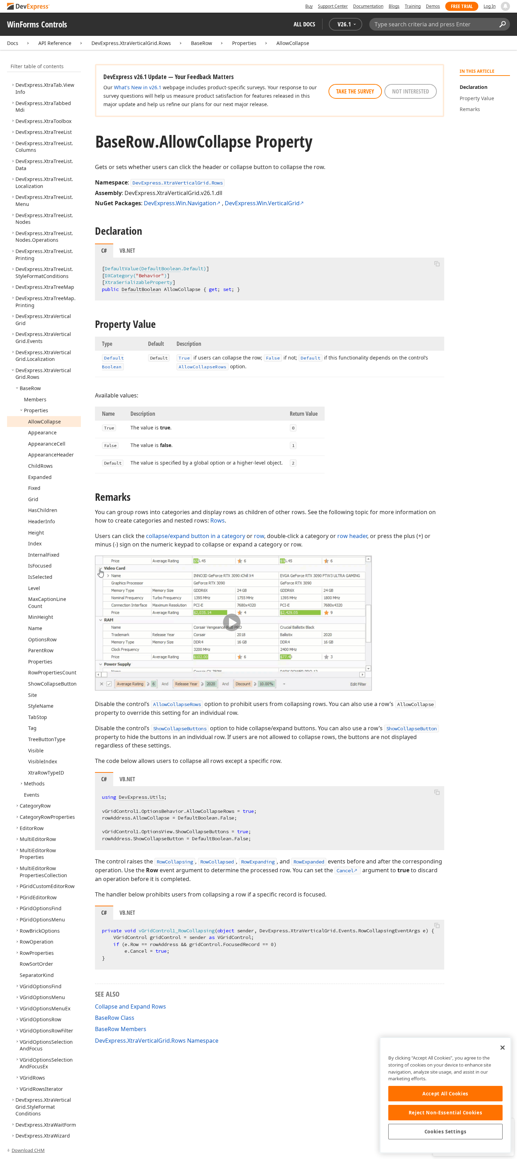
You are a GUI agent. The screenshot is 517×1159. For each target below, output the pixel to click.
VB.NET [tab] (127, 250)
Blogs (394, 6)
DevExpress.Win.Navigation (180, 203)
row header (352, 536)
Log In (490, 6)
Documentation (368, 6)
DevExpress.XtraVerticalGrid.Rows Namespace (156, 1040)
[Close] (502, 1047)
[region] (445, 1095)
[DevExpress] (28, 7)
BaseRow (201, 43)
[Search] (502, 24)
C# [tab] (104, 250)
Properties (244, 43)
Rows (217, 520)
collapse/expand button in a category (195, 536)
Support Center (333, 6)
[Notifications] (505, 6)
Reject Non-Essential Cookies (445, 1112)
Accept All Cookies (445, 1093)
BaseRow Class (114, 1018)
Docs (12, 43)
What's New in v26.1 (137, 87)
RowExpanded (308, 862)
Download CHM (28, 1150)
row (259, 536)
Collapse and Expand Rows (130, 1006)
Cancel (345, 870)
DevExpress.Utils (141, 797)
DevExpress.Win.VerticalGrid (262, 203)
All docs (304, 24)
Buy (309, 6)
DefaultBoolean (161, 268)
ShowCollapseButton (411, 728)
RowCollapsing (175, 862)
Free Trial (462, 6)
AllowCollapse (292, 43)
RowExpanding (258, 862)
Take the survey (355, 91)
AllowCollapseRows (177, 704)
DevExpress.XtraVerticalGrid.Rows (131, 43)
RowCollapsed (217, 862)
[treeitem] (43, 121)
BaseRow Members (120, 1029)
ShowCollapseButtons (179, 728)
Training (413, 6)
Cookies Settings (446, 1131)
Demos (433, 6)
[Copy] (436, 263)
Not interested (410, 91)
